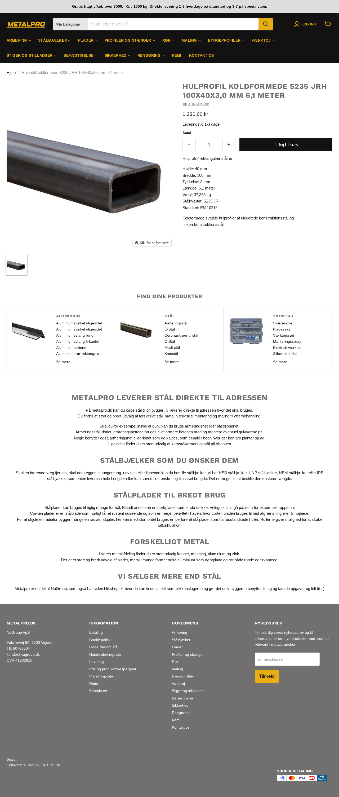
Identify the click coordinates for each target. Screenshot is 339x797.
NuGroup (59, 588)
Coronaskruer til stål (181, 335)
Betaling (96, 632)
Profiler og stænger (128, 40)
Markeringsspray (287, 341)
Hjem (11, 72)
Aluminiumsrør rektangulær (79, 353)
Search (12, 759)
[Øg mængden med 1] (229, 144)
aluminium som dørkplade (199, 560)
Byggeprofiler (225, 40)
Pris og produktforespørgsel (112, 669)
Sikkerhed (116, 55)
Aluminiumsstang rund (74, 335)
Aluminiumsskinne (71, 347)
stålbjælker (196, 472)
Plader (86, 40)
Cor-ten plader (42, 513)
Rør (167, 40)
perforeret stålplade (191, 519)
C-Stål (169, 329)
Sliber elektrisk (285, 353)
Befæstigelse (79, 55)
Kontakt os (201, 55)
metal (169, 416)
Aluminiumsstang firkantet (77, 341)
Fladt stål (172, 347)
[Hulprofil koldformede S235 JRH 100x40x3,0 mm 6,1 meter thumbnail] (16, 264)
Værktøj (262, 40)
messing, (199, 554)
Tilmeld (267, 676)
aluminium (217, 554)
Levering (96, 661)
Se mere (63, 362)
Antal (186, 133)
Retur (94, 683)
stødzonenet (227, 426)
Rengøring (149, 55)
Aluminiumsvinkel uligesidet (79, 323)
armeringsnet (197, 426)
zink (235, 554)
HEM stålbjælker (293, 472)
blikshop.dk (114, 588)
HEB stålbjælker (233, 472)
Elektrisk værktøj (287, 347)
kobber (183, 554)
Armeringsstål (176, 323)
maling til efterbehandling (239, 416)
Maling (190, 40)
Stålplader (53, 507)
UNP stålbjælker (263, 472)
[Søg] (265, 24)
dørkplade (166, 507)
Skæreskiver (283, 323)
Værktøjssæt (283, 335)
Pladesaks (281, 329)
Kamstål (171, 353)
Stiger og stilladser (30, 55)
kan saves (143, 478)
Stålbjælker (53, 40)
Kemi (176, 55)
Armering (17, 40)
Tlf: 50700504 (18, 648)
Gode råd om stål (103, 647)
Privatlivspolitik (101, 676)
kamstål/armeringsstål (190, 444)
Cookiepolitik (99, 640)
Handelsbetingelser (105, 654)
